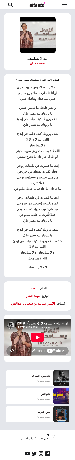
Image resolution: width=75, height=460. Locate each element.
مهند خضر (33, 295)
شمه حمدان (37, 63)
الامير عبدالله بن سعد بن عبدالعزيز (32, 303)
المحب (33, 288)
